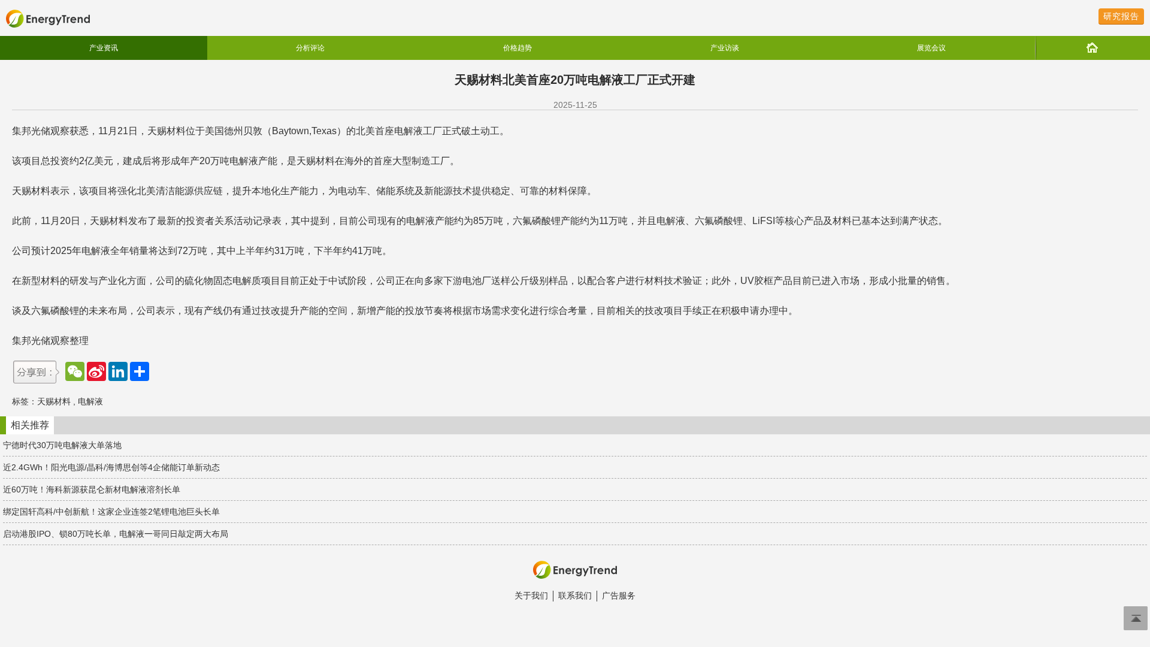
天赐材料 (54, 401)
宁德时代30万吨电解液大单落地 (62, 445)
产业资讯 (103, 48)
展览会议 (931, 48)
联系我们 (575, 595)
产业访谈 (724, 48)
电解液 (90, 401)
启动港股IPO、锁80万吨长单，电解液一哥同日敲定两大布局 (115, 534)
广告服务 (618, 595)
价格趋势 (517, 48)
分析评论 (310, 48)
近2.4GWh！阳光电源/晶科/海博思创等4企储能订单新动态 (111, 467)
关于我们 (531, 595)
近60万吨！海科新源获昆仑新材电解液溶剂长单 (91, 489)
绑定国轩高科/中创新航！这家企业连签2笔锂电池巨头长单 (111, 511)
